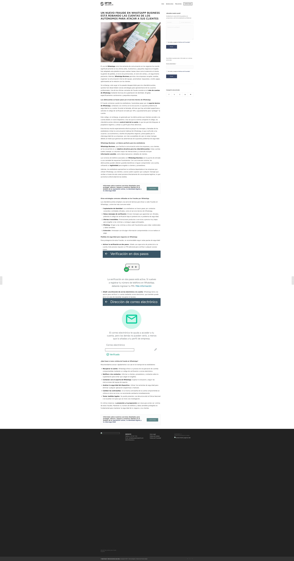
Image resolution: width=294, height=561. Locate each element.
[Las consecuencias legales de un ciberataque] (293, 280)
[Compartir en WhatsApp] (179, 94)
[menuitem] (162, 4)
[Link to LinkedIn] (187, 559)
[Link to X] (190, 559)
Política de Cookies (155, 436)
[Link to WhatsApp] (192, 559)
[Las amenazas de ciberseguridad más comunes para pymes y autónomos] (1, 280)
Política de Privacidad (184, 42)
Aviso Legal (153, 434)
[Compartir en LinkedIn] (185, 94)
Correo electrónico (171, 63)
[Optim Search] (107, 4)
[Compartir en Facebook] (169, 94)
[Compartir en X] (174, 94)
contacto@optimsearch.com (136, 438)
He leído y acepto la (179, 42)
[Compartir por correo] (190, 94)
